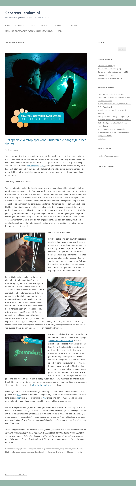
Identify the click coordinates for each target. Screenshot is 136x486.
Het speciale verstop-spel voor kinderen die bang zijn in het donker (45, 141)
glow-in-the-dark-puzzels (43, 385)
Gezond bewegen (105, 65)
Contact (45, 25)
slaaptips (38, 452)
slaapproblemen (27, 452)
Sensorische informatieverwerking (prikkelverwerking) (29, 31)
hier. (19, 394)
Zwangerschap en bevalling (108, 78)
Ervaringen (59, 25)
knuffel (12, 452)
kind (7, 452)
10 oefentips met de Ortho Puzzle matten (114, 119)
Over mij (73, 25)
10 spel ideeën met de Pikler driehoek (112, 129)
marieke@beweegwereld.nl (108, 156)
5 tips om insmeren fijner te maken (112, 94)
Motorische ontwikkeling (108, 69)
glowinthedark (77, 449)
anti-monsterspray (35, 165)
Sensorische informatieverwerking (111, 72)
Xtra (60, 31)
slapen (45, 452)
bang (62, 449)
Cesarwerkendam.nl (22, 12)
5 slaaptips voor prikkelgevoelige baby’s (113, 116)
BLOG (33, 25)
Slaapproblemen (34, 449)
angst (57, 449)
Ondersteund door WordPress (16, 475)
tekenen (61, 452)
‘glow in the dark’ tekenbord (60, 340)
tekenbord (52, 452)
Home (7, 25)
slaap (18, 452)
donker (68, 449)
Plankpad (101, 139)
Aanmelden (20, 25)
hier (19, 398)
